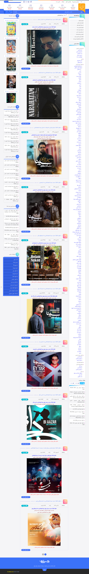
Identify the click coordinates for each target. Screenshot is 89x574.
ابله (80, 88)
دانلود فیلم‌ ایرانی (80, 362)
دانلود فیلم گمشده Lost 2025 (78, 409)
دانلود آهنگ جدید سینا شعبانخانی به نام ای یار (50, 342)
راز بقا (80, 190)
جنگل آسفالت (78, 145)
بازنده (80, 116)
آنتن (80, 85)
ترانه (50, 24)
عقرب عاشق (79, 256)
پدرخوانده (79, 130)
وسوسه (79, 349)
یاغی (80, 353)
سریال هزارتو (30, 7)
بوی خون (79, 124)
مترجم (80, 301)
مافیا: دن (79, 298)
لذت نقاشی (80, 376)
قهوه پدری (79, 266)
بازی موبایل (80, 62)
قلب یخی (79, 265)
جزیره (80, 144)
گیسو (80, 292)
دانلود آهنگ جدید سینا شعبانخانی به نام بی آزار (50, 395)
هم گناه (79, 341)
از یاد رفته (79, 97)
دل (80, 183)
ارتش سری (79, 95)
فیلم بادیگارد (81, 20)
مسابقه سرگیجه (78, 306)
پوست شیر (79, 131)
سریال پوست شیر (79, 32)
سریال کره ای (79, 360)
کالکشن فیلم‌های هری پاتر (78, 39)
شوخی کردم (78, 246)
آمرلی (80, 81)
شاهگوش (79, 227)
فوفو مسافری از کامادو (77, 259)
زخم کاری (79, 206)
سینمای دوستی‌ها (75, 2)
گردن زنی (79, 282)
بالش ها (79, 118)
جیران (80, 149)
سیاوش (79, 221)
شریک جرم (79, 235)
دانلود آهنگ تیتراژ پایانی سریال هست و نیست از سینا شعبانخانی (46, 448)
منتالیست (79, 313)
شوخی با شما (78, 244)
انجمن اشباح (78, 111)
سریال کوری (73, 7)
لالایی (80, 294)
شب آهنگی (79, 228)
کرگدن (80, 273)
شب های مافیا (78, 230)
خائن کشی (79, 157)
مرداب (80, 303)
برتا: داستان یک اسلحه (76, 121)
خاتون (80, 159)
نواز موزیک (15, 268)
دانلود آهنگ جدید (13, 288)
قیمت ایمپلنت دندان (13, 290)
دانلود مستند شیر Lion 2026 (78, 420)
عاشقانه (79, 251)
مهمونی (79, 317)
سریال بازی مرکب (79, 30)
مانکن (80, 299)
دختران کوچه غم (78, 175)
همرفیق (79, 343)
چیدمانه (79, 152)
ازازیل (80, 99)
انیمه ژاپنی (80, 50)
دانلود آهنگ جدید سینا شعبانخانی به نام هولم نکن (49, 235)
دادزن (80, 169)
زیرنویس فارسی (79, 358)
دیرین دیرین (79, 55)
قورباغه (79, 270)
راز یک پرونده (78, 192)
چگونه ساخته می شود (78, 373)
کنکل (80, 277)
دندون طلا (79, 185)
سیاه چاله (79, 220)
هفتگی (81, 383)
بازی (82, 59)
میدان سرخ (78, 323)
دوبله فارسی (79, 357)
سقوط (80, 214)
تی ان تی (79, 138)
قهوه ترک (79, 268)
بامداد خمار (79, 119)
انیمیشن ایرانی (79, 52)
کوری (80, 280)
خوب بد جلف (78, 166)
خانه (81, 2)
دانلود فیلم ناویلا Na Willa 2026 (12, 216)
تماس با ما (58, 2)
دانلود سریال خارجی (79, 355)
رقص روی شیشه (78, 195)
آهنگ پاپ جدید (14, 282)
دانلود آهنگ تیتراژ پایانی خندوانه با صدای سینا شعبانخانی (47, 127)
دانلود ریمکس (14, 279)
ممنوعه (79, 311)
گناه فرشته (79, 289)
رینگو (80, 202)
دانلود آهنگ (14, 276)
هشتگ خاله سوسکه (77, 337)
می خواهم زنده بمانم (77, 322)
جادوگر (79, 140)
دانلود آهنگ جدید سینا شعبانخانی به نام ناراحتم (50, 72)
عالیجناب (79, 253)
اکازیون (79, 105)
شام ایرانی (79, 223)
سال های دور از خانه (77, 209)
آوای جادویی (78, 114)
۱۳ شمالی (79, 69)
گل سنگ (79, 284)
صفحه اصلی (81, 7)
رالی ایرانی (79, 194)
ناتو (80, 325)
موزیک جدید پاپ (13, 285)
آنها (80, 86)
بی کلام (80, 366)
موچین (79, 320)
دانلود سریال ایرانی (79, 64)
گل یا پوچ (79, 285)
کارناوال (79, 272)
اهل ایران (79, 112)
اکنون (80, 107)
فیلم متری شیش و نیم (79, 36)
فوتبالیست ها (79, 57)
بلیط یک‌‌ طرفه (78, 123)
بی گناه (79, 126)
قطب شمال (79, 263)
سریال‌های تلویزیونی (78, 66)
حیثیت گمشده (78, 156)
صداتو (80, 247)
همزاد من (79, 344)
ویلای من (79, 351)
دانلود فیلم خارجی (79, 364)
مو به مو (79, 318)
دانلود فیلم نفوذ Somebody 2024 (11, 227)
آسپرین (79, 73)
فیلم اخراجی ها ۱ (80, 27)
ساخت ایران (78, 208)
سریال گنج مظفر (80, 25)
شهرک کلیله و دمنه (77, 242)
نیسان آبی (79, 332)
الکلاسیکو (79, 109)
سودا (80, 216)
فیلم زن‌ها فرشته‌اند (79, 34)
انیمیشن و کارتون (79, 48)
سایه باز (79, 211)
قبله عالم (79, 261)
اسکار (80, 100)
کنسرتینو (79, 275)
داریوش (79, 171)
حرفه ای (79, 154)
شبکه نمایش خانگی (78, 68)
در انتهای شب (78, 176)
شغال (80, 237)
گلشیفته (79, 287)
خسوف (79, 163)
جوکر (80, 147)
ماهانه (76, 383)
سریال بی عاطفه (20, 7)
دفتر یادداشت (78, 182)
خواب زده (79, 164)
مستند (82, 371)
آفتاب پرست (78, 76)
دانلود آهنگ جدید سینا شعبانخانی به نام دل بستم (49, 19)
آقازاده (80, 78)
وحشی (79, 348)
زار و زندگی (79, 204)
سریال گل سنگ (52, 7)
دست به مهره (78, 180)
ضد (80, 249)
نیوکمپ (79, 334)
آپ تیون (15, 259)
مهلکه (80, 315)
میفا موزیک (15, 273)
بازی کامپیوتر (79, 60)
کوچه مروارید (78, 278)
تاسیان (79, 137)
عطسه (80, 254)
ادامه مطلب (26, 68)
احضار (80, 93)
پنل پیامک (15, 262)
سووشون (79, 218)
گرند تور (80, 375)
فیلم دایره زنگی (80, 23)
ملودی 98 (15, 265)
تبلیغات (62, 2)
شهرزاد (79, 240)
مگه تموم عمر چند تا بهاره (76, 308)
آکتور (80, 79)
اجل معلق (79, 92)
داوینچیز (79, 173)
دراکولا (80, 178)
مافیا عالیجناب (78, 296)
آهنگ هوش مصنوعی (13, 293)
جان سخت (79, 142)
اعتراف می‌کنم (78, 102)
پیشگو (79, 133)
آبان (80, 71)
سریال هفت (41, 7)
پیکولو (80, 135)
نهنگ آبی (79, 329)
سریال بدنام (9, 7)
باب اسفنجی (79, 53)
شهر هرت (79, 239)
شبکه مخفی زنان (78, 234)
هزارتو (80, 336)
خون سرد (79, 168)
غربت (80, 258)
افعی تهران (79, 104)
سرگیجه (79, 213)
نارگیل (80, 327)
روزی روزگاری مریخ (77, 199)
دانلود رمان (15, 271)
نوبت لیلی (79, 330)
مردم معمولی (78, 304)
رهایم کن (79, 197)
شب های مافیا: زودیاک (76, 232)
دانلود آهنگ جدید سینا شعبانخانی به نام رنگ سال (49, 289)
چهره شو (79, 150)
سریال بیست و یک (62, 7)
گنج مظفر (79, 291)
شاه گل (79, 225)
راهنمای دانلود (68, 2)
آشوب (80, 74)
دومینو (79, 187)
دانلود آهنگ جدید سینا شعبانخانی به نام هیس (50, 182)
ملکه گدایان (78, 310)
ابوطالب (79, 90)
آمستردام (79, 83)
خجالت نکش (78, 161)
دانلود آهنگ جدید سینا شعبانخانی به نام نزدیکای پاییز (48, 501)
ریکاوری (79, 201)
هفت (80, 339)
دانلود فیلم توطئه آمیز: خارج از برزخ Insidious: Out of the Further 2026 (11, 212)
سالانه (71, 383)
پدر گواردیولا (78, 128)
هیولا (80, 346)
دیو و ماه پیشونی (77, 189)
